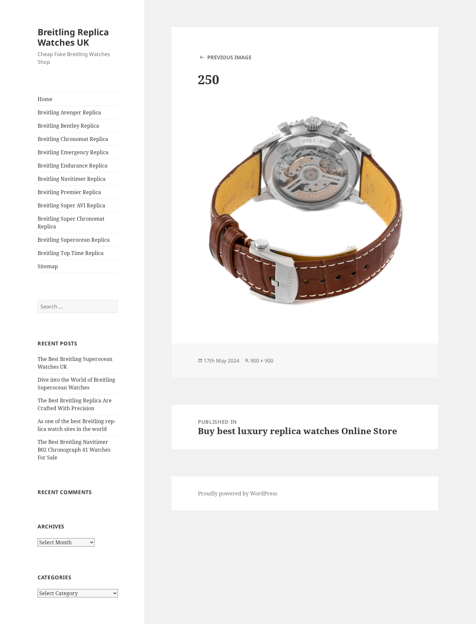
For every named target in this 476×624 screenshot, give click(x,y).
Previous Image (229, 57)
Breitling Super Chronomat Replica (71, 222)
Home (45, 99)
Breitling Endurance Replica (73, 165)
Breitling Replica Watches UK (73, 37)
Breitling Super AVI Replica (71, 205)
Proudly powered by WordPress (237, 493)
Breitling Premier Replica (69, 192)
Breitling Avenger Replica (69, 112)
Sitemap (48, 266)
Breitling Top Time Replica (71, 253)
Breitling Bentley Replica (68, 125)
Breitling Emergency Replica (73, 152)
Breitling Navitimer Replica (72, 178)
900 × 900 (261, 360)
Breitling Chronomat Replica (73, 139)
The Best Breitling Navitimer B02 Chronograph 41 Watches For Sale (74, 449)
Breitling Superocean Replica (74, 239)
